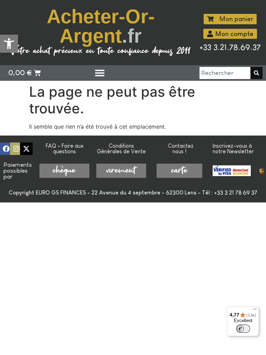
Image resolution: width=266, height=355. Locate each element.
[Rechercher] (256, 73)
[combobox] (225, 73)
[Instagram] (16, 148)
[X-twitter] (26, 148)
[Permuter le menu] (100, 73)
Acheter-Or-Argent (101, 26)
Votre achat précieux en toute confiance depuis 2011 (100, 51)
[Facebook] (6, 148)
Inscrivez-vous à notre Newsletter (233, 148)
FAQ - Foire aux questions (64, 148)
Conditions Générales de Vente (121, 148)
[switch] (243, 328)
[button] (9, 44)
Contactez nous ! (181, 148)
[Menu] (255, 310)
